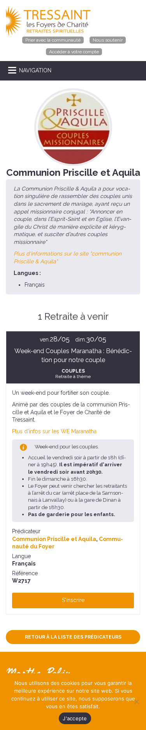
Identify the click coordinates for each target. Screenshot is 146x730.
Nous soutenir (108, 40)
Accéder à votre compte (74, 51)
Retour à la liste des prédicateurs (73, 637)
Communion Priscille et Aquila (54, 539)
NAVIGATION (35, 70)
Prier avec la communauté (53, 40)
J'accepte (75, 718)
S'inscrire (73, 600)
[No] (136, 701)
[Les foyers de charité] (48, 21)
